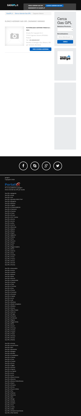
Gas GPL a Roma (9, 324)
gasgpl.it (7, 177)
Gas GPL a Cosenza (10, 211)
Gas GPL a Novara (10, 308)
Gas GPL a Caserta (10, 282)
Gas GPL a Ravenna (10, 395)
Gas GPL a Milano (10, 231)
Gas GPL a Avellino (10, 272)
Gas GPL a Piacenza (10, 316)
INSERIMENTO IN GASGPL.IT (36, 8)
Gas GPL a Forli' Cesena (11, 217)
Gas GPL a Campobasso (11, 355)
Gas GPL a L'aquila (10, 296)
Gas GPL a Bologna (10, 351)
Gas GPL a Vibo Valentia (11, 413)
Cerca (65, 42)
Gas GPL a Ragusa (10, 320)
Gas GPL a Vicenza (10, 265)
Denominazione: (62, 34)
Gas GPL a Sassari (10, 326)
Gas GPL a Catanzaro (11, 209)
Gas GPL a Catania (10, 357)
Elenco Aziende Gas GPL (23, 13)
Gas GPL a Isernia (10, 221)
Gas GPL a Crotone (10, 361)
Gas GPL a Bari (9, 347)
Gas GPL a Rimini (9, 249)
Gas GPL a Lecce (9, 298)
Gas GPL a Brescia (10, 278)
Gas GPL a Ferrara (10, 215)
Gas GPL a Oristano (10, 385)
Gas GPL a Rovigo (10, 399)
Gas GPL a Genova (10, 367)
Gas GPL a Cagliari (10, 205)
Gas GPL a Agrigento (10, 193)
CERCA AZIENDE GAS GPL (35, 5)
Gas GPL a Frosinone (10, 292)
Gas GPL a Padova (10, 237)
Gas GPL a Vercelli (10, 263)
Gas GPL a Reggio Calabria (12, 247)
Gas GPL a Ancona (10, 343)
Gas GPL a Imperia (10, 369)
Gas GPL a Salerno (10, 251)
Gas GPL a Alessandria (11, 268)
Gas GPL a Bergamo (10, 201)
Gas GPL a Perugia (10, 314)
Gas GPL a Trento (10, 407)
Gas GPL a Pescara (10, 241)
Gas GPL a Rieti (9, 397)
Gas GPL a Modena (10, 306)
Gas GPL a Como (9, 359)
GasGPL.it (9, 13)
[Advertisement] (69, 95)
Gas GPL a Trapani (10, 332)
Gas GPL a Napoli (9, 233)
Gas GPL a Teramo (10, 330)
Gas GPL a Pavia (9, 239)
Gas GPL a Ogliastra (10, 235)
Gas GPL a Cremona (10, 286)
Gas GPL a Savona (10, 401)
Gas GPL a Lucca (9, 375)
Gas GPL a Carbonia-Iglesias (12, 207)
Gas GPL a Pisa (9, 391)
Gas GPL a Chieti (9, 284)
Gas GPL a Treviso (10, 259)
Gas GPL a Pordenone (11, 318)
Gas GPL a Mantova (10, 302)
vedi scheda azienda (41, 49)
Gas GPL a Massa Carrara (12, 377)
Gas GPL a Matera (10, 229)
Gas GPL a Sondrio (10, 403)
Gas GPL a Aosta (9, 195)
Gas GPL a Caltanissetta (11, 280)
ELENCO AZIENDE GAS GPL (54, 5)
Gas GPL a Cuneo (9, 213)
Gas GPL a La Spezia (10, 371)
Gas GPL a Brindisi (10, 353)
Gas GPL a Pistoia (10, 243)
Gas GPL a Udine (9, 409)
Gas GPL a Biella (9, 276)
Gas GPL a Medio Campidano (13, 304)
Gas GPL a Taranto (10, 255)
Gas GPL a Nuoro (9, 383)
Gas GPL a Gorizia (10, 219)
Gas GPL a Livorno (10, 225)
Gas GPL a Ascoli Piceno (11, 345)
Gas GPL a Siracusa (10, 328)
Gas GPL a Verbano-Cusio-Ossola (14, 411)
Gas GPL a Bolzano (10, 203)
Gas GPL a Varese (10, 261)
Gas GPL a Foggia (10, 365)
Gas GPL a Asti (9, 197)
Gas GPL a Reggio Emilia (11, 322)
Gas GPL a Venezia (10, 336)
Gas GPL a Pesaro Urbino (12, 389)
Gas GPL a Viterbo (10, 340)
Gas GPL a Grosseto (10, 294)
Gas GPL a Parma (10, 387)
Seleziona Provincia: (64, 26)
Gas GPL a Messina (10, 379)
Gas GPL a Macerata (10, 227)
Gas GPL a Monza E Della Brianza (14, 381)
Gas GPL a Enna (9, 288)
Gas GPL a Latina (9, 223)
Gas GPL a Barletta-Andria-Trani (14, 199)
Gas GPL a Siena (9, 253)
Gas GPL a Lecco (9, 373)
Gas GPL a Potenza (10, 393)
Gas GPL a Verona (10, 338)
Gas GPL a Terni (9, 405)
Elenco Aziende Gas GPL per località (15, 190)
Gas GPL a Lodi (9, 300)
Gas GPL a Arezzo (10, 270)
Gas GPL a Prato (9, 245)
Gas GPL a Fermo (9, 363)
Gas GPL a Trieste (10, 334)
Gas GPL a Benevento (11, 349)
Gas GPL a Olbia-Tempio (11, 310)
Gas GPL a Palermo (10, 312)
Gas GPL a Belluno (10, 274)
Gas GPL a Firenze (10, 290)
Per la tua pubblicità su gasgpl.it (13, 188)
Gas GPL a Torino (9, 257)
